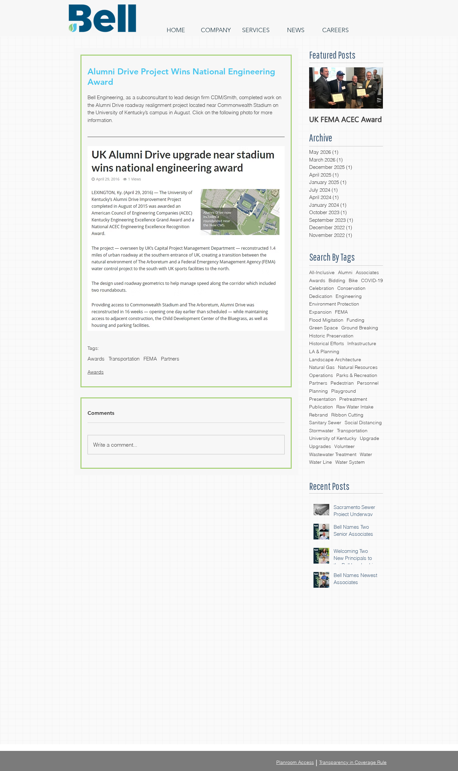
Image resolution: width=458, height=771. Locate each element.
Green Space (323, 328)
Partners (318, 383)
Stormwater (321, 431)
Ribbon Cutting (347, 415)
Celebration (321, 288)
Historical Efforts (326, 343)
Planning (318, 391)
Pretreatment (353, 399)
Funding (355, 320)
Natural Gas (322, 367)
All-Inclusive (322, 272)
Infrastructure (361, 343)
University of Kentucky (332, 438)
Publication (321, 407)
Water (366, 454)
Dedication (320, 296)
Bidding (337, 280)
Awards (317, 280)
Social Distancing (363, 423)
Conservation (351, 288)
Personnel (368, 383)
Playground (343, 391)
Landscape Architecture (335, 360)
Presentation (322, 399)
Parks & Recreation (356, 375)
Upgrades (320, 446)
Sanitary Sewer (325, 423)
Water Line (320, 462)
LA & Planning (324, 351)
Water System (350, 462)
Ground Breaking (359, 328)
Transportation (352, 431)
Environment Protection (334, 304)
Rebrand (318, 415)
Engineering (349, 296)
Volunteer (344, 446)
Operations (321, 375)
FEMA (341, 312)
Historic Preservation (331, 336)
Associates (367, 272)
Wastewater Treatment (332, 454)
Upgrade (369, 438)
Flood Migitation (326, 320)
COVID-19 (372, 280)
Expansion (320, 312)
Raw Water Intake (355, 407)
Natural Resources (358, 367)
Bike (353, 280)
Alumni (345, 272)
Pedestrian (342, 383)
